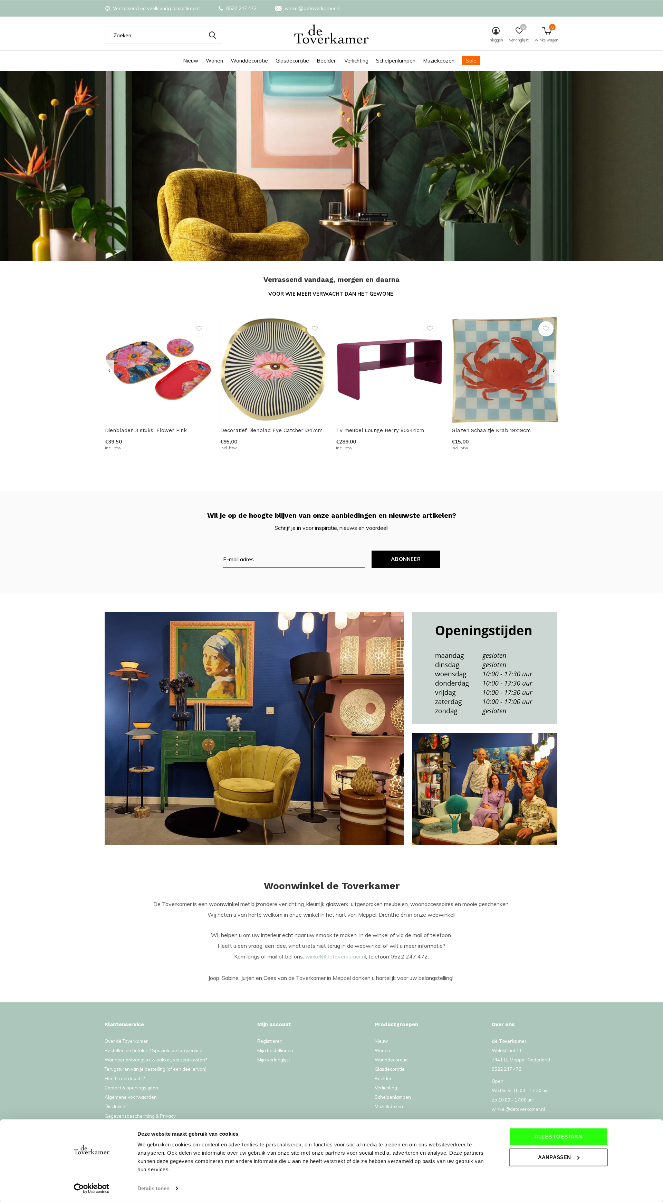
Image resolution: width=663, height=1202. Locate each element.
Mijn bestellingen (275, 1050)
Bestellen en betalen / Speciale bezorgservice (153, 1050)
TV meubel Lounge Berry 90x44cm (380, 430)
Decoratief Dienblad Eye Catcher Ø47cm (271, 430)
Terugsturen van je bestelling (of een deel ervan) (155, 1069)
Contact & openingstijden (131, 1087)
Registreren (269, 1041)
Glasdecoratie (292, 60)
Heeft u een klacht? (125, 1078)
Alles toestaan (558, 1136)
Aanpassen (554, 1157)
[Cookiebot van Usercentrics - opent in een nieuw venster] (91, 1188)
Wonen (214, 60)
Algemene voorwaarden (131, 1097)
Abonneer (406, 559)
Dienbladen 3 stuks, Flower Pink (146, 430)
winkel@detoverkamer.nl (335, 956)
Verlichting (356, 60)
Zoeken (212, 35)
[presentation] (109, 371)
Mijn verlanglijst (273, 1059)
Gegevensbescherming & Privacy (140, 1116)
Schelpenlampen (395, 60)
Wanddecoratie (249, 60)
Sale (471, 60)
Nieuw (190, 60)
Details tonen (153, 1188)
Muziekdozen (438, 60)
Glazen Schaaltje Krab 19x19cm (491, 430)
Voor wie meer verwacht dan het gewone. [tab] (331, 293)
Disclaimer (116, 1106)
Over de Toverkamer (126, 1041)
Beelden (327, 60)
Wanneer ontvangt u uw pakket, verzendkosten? (156, 1059)
